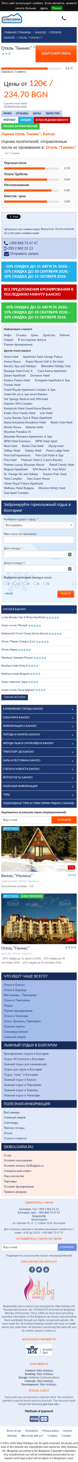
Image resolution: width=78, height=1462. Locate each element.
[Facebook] (32, 1270)
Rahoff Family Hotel (61, 464)
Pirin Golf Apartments (17, 455)
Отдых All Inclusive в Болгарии (24, 1059)
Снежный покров (15, 1037)
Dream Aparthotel (15, 375)
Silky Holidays (44, 1370)
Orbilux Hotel (12, 450)
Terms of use (13, 1430)
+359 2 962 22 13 (19, 248)
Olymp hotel (55, 446)
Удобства (53, 113)
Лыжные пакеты (14, 1026)
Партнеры (10, 1181)
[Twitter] (39, 1270)
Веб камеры (12, 1112)
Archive (67, 1430)
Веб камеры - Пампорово (20, 995)
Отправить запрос (24, 253)
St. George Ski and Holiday (21, 474)
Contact (66, 1436)
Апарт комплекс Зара (14, 681)
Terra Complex (13, 478)
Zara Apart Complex (16, 493)
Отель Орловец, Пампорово (22, 1021)
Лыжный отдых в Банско (20, 1079)
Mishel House (12, 427)
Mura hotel (10, 446)
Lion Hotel (46, 413)
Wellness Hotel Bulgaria (19, 488)
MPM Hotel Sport (46, 441)
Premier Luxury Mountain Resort (24, 464)
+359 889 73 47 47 (23, 243)
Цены (37, 113)
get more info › (51, 1404)
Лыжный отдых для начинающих (25, 1064)
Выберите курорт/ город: (21, 519)
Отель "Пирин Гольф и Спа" (18, 641)
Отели (8, 1133)
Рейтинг (9, 120)
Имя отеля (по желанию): (20, 534)
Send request (39, 1219)
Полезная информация (20, 786)
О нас (7, 1155)
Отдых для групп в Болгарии (23, 1069)
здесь (44, 8)
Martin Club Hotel (61, 422)
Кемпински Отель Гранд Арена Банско (25, 633)
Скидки (25, 120)
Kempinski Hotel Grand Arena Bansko (27, 408)
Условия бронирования (19, 1186)
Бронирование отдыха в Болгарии (26, 1053)
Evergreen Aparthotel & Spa (52, 380)
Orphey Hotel (33, 450)
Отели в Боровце (15, 990)
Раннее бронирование (20, 126)
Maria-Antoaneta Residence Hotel (25, 422)
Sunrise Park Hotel (55, 474)
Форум (8, 1005)
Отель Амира (9, 649)
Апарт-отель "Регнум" (14, 625)
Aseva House (12, 361)
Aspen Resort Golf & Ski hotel (44, 361)
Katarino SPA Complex (18, 403)
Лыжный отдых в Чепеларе (22, 1095)
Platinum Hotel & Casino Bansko (41, 460)
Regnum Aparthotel (16, 469)
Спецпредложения (16, 1031)
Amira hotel (11, 356)
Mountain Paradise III (17, 431)
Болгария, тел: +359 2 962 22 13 (39, 1209)
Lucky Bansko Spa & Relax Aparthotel (28, 417)
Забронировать (56, 54)
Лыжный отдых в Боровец (21, 1090)
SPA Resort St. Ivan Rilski (49, 469)
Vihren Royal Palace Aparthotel (23, 483)
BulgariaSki (39, 1216)
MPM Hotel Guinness (17, 441)
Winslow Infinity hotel (52, 488)
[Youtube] (46, 1270)
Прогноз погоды (14, 1128)
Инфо (7, 113)
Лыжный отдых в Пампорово (22, 1085)
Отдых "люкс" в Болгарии (21, 1074)
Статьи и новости (15, 1138)
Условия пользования (18, 1160)
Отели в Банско (14, 984)
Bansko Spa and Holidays (20, 366)
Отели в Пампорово (17, 1000)
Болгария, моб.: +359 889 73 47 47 (39, 1212)
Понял (56, 8)
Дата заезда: (13, 548)
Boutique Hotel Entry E (18, 371)
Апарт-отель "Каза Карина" (18, 690)
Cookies (52, 1436)
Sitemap (12, 1436)
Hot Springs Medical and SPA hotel (26, 399)
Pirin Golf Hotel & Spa (49, 455)
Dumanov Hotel (40, 375)
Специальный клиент (17, 1171)
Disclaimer (32, 1430)
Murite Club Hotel (33, 446)
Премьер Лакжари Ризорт (17, 657)
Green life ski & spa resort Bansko (25, 394)
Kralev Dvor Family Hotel (19, 413)
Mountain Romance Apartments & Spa (28, 436)
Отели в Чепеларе (16, 1016)
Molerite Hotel (34, 427)
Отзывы (22, 113)
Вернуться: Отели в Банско (57, 229)
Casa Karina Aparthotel (51, 371)
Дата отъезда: (14, 563)
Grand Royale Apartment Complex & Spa (29, 389)
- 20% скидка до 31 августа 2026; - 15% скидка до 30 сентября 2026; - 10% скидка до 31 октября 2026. (37, 272)
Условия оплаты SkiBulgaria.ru (24, 1165)
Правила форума (15, 1191)
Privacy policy (50, 1430)
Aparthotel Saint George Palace (43, 356)
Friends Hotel (12, 385)
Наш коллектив (14, 1176)
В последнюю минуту (52, 120)
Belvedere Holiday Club (55, 366)
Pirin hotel (10, 460)
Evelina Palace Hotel (17, 380)
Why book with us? (32, 1436)
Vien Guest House (38, 478)
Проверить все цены (15, 106)
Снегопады (11, 1122)
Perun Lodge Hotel (57, 450)
